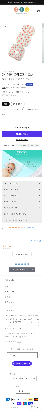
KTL (19, 341)
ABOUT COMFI (10, 208)
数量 (3, 114)
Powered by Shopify (26, 408)
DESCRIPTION (10, 184)
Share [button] (6, 229)
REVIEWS (34, 145)
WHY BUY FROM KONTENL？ (17, 220)
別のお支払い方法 (22, 140)
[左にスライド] (16, 67)
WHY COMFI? (10, 202)
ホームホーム (10, 291)
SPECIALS (22, 145)
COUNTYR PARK (31, 109)
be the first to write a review (22, 270)
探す (7, 286)
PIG (5, 104)
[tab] (21, 254)
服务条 (7, 297)
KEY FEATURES (11, 196)
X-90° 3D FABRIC (11, 190)
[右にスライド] (27, 67)
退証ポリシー (10, 302)
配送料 (4, 87)
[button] (4, 10)
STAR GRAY (17, 104)
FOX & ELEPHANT (11, 109)
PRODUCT (8, 145)
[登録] (34, 355)
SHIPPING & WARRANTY (15, 214)
